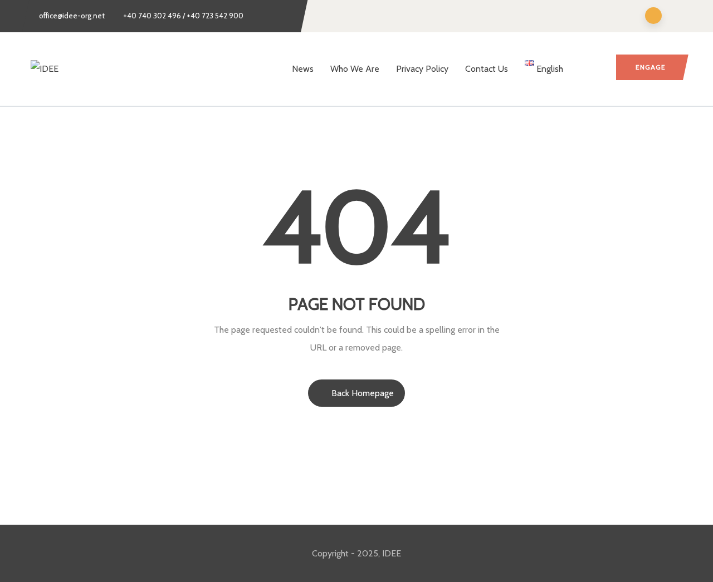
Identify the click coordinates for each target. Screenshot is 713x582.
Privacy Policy (422, 68)
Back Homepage (362, 393)
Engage (651, 67)
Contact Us (486, 68)
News (303, 68)
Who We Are (354, 68)
